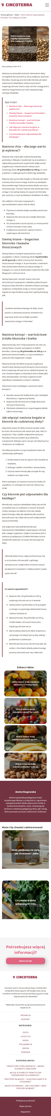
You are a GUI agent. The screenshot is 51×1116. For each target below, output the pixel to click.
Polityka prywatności (25, 1100)
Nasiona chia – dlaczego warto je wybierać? (25, 108)
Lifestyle (26, 1036)
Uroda (25, 1048)
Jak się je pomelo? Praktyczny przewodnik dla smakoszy (25, 1074)
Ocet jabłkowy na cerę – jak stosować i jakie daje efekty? (25, 851)
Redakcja (25, 1015)
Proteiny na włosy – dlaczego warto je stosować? (25, 1080)
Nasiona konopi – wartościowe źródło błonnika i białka (24, 122)
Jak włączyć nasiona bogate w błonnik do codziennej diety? (24, 129)
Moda (25, 1040)
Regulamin (25, 1112)
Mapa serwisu (25, 1106)
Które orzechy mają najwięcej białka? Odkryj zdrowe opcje (25, 766)
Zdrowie (25, 1052)
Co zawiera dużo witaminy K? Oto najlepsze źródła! (25, 902)
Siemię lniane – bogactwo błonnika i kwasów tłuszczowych (27, 115)
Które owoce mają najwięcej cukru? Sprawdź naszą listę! (25, 711)
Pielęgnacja (25, 1044)
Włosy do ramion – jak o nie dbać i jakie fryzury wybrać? (25, 1087)
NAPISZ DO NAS (25, 961)
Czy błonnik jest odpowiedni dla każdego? (25, 136)
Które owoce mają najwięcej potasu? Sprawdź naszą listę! (25, 738)
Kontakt (25, 1019)
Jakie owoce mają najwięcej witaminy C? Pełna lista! (25, 684)
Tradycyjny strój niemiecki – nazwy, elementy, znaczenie (25, 1067)
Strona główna (7, 14)
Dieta (17, 14)
